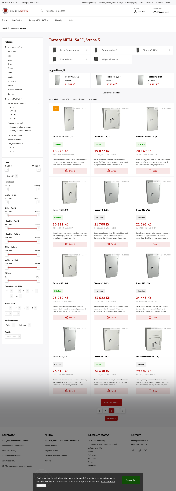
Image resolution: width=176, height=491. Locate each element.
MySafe (48, 461)
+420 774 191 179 (139, 444)
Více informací (108, 481)
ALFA (12, 147)
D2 (18, 296)
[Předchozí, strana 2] (105, 410)
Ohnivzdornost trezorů (11, 455)
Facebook (133, 450)
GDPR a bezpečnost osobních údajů (17, 466)
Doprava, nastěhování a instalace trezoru (62, 440)
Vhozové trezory (15, 139)
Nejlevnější (53, 99)
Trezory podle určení (13, 47)
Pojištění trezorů (52, 450)
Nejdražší (65, 99)
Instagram (139, 450)
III (33, 291)
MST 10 (13, 111)
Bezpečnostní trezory (17, 103)
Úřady (10, 68)
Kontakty (92, 465)
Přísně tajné (24, 325)
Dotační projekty (131, 3)
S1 (9, 291)
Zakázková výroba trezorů (56, 455)
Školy (10, 64)
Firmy (10, 72)
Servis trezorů (51, 445)
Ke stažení (159, 3)
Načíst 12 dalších (111, 402)
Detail (72, 170)
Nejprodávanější (79, 99)
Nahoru (112, 418)
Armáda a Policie (15, 89)
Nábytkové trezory (15, 144)
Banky (10, 85)
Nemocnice (12, 81)
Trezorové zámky (9, 450)
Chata (10, 60)
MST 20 (13, 115)
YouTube (145, 450)
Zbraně (11, 94)
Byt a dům (12, 51)
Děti (9, 56)
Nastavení (41, 485)
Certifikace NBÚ (8, 461)
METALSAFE (13, 336)
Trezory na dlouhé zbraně (20, 127)
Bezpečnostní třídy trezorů (13, 445)
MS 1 (12, 107)
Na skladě (11, 176)
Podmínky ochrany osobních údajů (111, 3)
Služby (10, 77)
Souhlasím (130, 480)
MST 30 (13, 118)
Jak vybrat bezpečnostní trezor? (15, 440)
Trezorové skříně (15, 135)
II (25, 291)
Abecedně (93, 99)
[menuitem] (13, 20)
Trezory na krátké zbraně (20, 130)
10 (17, 308)
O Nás (168, 3)
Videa (141, 3)
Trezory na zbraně (15, 123)
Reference (149, 3)
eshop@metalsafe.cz (139, 440)
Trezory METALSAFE (13, 99)
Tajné (10, 325)
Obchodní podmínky (89, 3)
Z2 (9, 296)
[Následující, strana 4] (117, 410)
